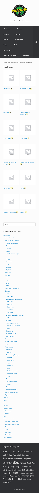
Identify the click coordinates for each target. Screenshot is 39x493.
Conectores (9, 296)
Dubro (18, 462)
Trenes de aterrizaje (12, 390)
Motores (8, 320)
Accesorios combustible (12, 240)
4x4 (11, 452)
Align (15, 454)
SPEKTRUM (15, 479)
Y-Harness (10, 310)
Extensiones (9, 302)
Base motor (26, 455)
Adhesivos (8, 272)
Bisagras (9, 358)
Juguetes (20, 29)
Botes (5, 45)
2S (6, 451)
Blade (6, 458)
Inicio (8, 29)
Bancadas (9, 350)
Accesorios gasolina (12, 243)
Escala (29, 463)
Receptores (8, 432)
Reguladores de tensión (13, 326)
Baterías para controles (11, 421)
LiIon (7, 280)
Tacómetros (9, 331)
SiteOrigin (18, 489)
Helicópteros (19, 39)
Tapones (8, 270)
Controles (7, 427)
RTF (24, 476)
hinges (18, 466)
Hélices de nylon (12, 374)
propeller (31, 473)
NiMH (7, 286)
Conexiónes (10, 360)
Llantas (8, 376)
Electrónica (8, 291)
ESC (24, 462)
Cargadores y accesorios (12, 288)
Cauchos (8, 352)
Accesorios (7, 50)
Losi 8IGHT (13, 469)
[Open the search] (36, 42)
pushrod (6, 476)
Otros (7, 264)
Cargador (27, 458)
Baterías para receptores (12, 424)
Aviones (6, 34)
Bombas (8, 248)
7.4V (18, 451)
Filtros (8, 259)
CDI (7, 256)
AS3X (19, 455)
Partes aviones (9, 347)
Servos (8, 328)
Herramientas (8, 339)
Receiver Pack (15, 476)
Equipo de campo (10, 336)
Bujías (8, 251)
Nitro (5, 416)
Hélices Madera (8, 408)
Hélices (8, 368)
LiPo (7, 283)
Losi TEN (22, 470)
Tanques (8, 267)
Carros (18, 34)
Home (5, 62)
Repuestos (8, 395)
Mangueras (9, 262)
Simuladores (8, 435)
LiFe (7, 278)
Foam (34, 463)
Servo (6, 479)
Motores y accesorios (12, 323)
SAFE (32, 476)
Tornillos (8, 387)
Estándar (10, 304)
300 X (5, 454)
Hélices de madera (12, 371)
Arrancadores (10, 246)
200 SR (28, 451)
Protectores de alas (11, 381)
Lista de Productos (13, 62)
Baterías (7, 275)
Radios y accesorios (9, 419)
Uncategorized (8, 437)
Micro (28, 470)
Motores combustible (11, 342)
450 (10, 454)
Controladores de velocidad (14, 299)
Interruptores (9, 312)
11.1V (22, 451)
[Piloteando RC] (20, 11)
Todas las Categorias (10, 55)
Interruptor (25, 466)
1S (4, 452)
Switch (24, 479)
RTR (27, 476)
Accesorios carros (10, 238)
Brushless (18, 458)
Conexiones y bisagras (12, 355)
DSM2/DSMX (8, 463)
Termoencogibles (11, 334)
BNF (11, 459)
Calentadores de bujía (12, 254)
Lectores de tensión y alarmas (15, 315)
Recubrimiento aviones (11, 392)
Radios (16, 45)
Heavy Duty (10, 307)
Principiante (24, 473)
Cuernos (9, 363)
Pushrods (10, 365)
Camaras (8, 294)
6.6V (14, 452)
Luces (8, 318)
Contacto (26, 55)
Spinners (8, 384)
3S (9, 451)
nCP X (11, 472)
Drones (6, 39)
